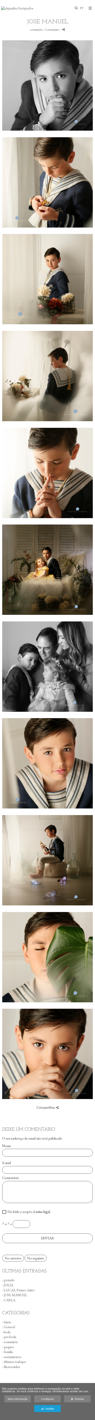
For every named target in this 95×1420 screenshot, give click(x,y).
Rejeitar (78, 1399)
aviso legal (43, 1211)
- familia (7, 1352)
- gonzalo (8, 1280)
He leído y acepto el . (28, 1212)
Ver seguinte (35, 1258)
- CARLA (8, 1300)
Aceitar (49, 1408)
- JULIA (7, 1285)
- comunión (9, 1342)
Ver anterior (13, 1258)
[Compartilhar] (63, 29)
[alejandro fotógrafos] (17, 8)
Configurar (47, 1399)
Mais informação (18, 1399)
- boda (6, 1332)
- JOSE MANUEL (14, 1295)
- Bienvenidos (11, 1366)
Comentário (10, 1178)
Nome (6, 1146)
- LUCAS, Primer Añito (18, 1290)
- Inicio (6, 1322)
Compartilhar (46, 1107)
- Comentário (51, 29)
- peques (8, 1347)
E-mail (6, 1163)
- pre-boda (9, 1337)
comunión (36, 29)
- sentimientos (11, 1357)
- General (8, 1327)
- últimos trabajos (14, 1361)
